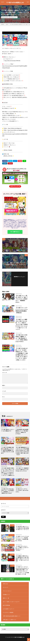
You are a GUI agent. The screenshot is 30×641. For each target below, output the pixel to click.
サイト (3, 396)
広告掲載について (6, 594)
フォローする (19, 278)
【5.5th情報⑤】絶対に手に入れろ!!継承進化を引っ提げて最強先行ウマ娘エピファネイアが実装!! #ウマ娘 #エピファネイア (22, 559)
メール (4, 391)
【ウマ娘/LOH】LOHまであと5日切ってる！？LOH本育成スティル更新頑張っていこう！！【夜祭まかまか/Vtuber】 (7, 491)
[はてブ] (15, 161)
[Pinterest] (10, 163)
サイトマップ (5, 587)
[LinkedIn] (4, 163)
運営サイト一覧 (6, 598)
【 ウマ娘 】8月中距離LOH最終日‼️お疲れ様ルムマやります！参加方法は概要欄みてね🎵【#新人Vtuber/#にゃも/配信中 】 (7, 450)
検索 (3, 516)
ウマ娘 (13, 525)
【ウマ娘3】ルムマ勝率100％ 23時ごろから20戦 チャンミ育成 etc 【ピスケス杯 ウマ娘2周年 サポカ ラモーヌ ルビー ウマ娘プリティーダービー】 (21, 324)
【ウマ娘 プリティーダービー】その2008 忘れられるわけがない (22, 490)
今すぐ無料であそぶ (15, 231)
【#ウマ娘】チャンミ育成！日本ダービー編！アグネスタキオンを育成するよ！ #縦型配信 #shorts (22, 299)
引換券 (13, 554)
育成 (9, 17)
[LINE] (24, 161)
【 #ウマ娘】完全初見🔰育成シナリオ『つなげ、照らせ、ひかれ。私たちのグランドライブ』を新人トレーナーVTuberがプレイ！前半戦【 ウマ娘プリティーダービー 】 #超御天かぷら (7, 472)
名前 (3, 385)
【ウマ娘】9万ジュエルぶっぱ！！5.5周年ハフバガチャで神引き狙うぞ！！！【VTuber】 (22, 548)
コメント (4, 372)
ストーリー (12, 535)
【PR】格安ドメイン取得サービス (9, 619)
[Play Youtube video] (15, 39)
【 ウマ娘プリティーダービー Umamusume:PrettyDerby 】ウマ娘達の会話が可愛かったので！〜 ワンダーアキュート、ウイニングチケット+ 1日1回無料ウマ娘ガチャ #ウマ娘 (22, 571)
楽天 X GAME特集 (6, 605)
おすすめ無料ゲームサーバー (8, 608)
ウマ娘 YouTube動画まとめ (15, 2)
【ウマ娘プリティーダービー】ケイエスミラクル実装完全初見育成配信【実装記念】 (22, 310)
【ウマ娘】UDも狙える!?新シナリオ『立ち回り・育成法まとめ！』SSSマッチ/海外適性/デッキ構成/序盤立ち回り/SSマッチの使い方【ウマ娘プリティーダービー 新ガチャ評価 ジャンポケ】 (22, 354)
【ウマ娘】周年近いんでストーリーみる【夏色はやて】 (7, 430)
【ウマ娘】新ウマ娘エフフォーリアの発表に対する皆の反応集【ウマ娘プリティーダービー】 (22, 528)
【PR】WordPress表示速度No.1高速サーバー (11, 616)
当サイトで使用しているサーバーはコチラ (11, 601)
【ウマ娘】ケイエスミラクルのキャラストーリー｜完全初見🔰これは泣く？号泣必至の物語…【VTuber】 (22, 538)
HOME (2, 24)
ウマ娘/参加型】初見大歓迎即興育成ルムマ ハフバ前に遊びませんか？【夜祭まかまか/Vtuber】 (22, 431)
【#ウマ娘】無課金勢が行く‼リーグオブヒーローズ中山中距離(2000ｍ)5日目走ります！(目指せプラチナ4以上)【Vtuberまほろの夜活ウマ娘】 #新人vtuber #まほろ (22, 451)
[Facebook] (5, 161)
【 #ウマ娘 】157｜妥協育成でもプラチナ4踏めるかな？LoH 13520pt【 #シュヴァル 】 (22, 470)
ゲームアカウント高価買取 (8, 612)
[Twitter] (10, 161)
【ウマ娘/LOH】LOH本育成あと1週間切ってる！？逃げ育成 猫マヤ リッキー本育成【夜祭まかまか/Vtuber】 (22, 338)
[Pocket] (20, 161)
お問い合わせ (5, 583)
